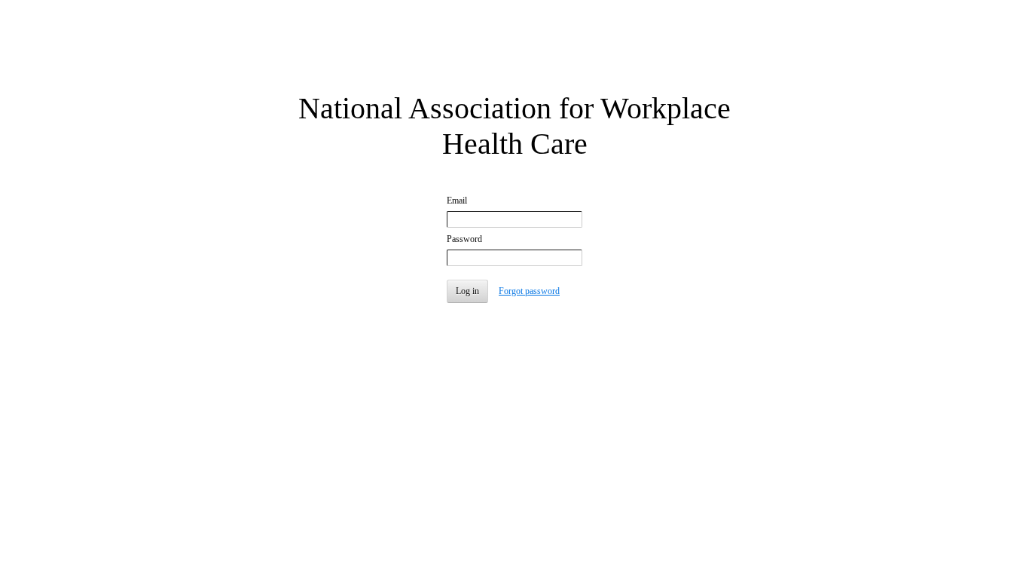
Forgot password (529, 291)
